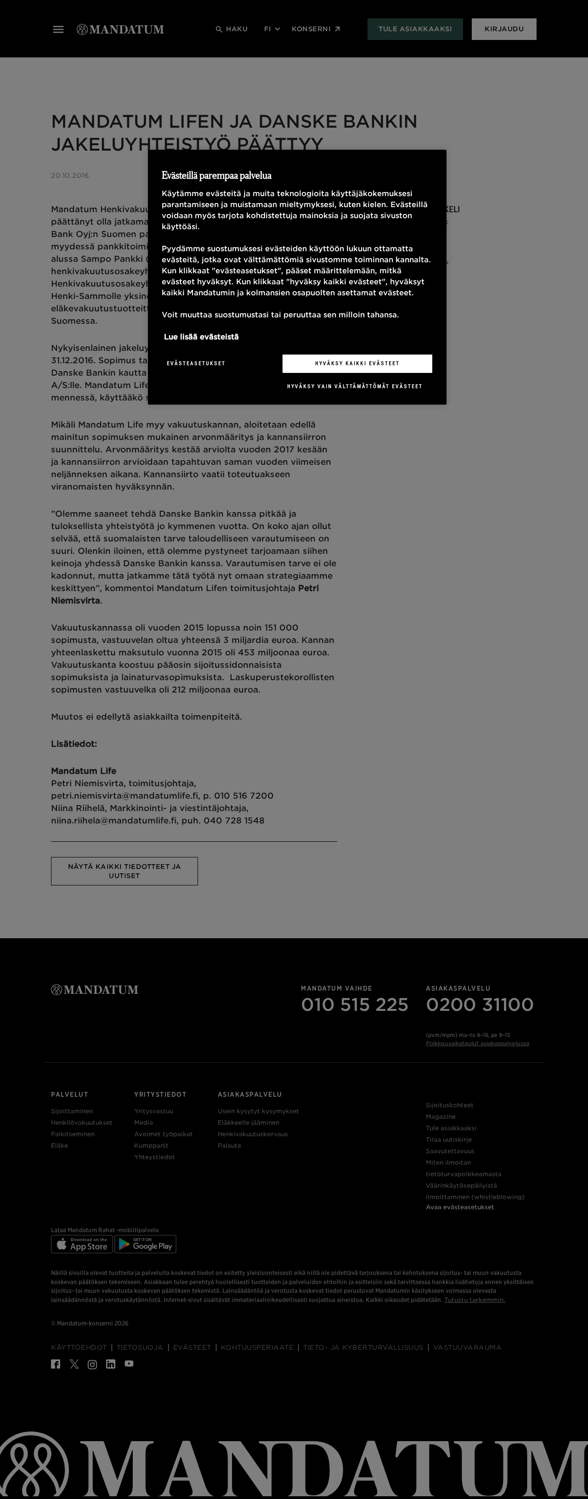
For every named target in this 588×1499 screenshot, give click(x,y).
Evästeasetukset (196, 363)
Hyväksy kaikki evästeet (357, 363)
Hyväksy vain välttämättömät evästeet (355, 386)
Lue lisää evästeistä (201, 336)
